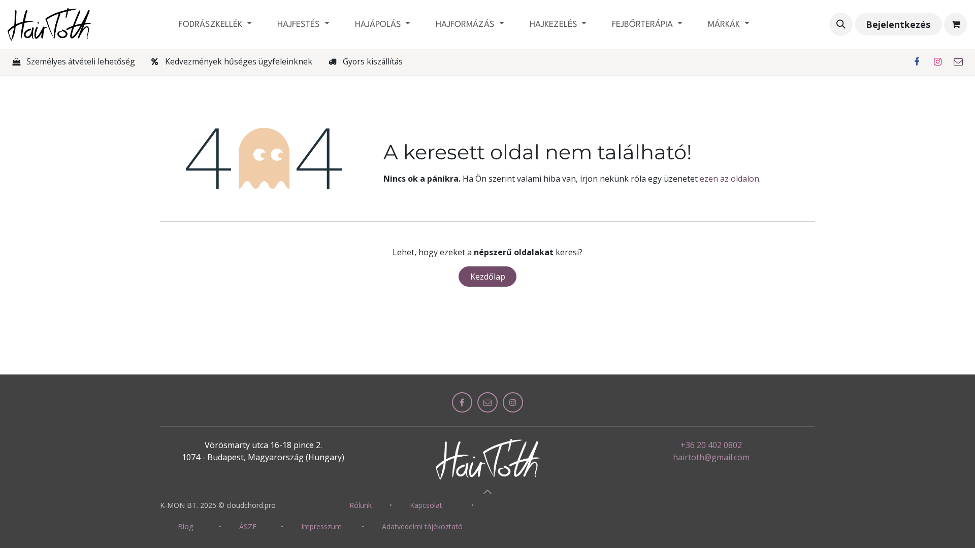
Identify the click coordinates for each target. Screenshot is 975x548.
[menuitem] (215, 24)
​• (390, 505)
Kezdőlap (487, 276)
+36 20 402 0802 (711, 445)
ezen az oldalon (729, 178)
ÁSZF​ (247, 526)
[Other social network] (958, 62)
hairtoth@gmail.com (711, 457)
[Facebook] (916, 62)
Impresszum (321, 526)
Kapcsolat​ (426, 505)
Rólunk (360, 505)
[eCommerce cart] (955, 24)
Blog (185, 526)
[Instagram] (937, 62)
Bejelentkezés (898, 24)
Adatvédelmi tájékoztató (422, 526)
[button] (841, 24)
